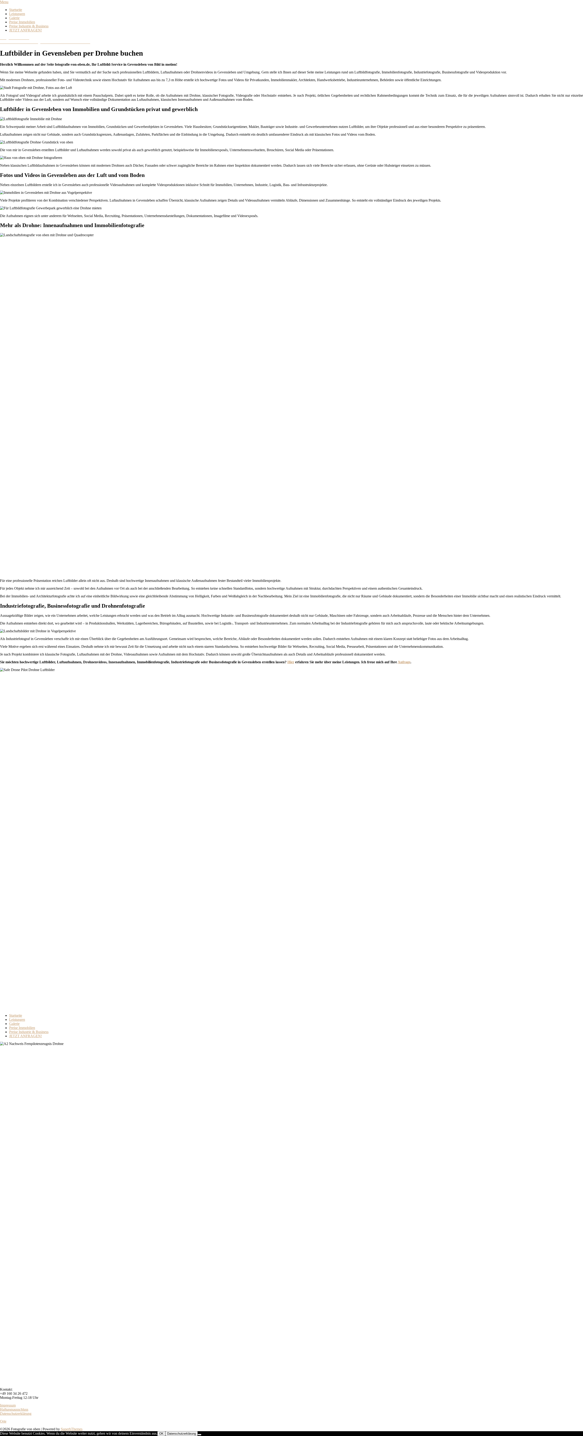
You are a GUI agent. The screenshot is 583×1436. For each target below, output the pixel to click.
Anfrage (404, 662)
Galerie (14, 18)
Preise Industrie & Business (29, 26)
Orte (3, 1421)
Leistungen (17, 14)
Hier (290, 662)
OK (161, 1433)
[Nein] (199, 1434)
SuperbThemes (71, 1429)
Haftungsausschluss (14, 1409)
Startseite (15, 10)
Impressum (8, 1405)
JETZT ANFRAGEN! (25, 30)
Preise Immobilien (22, 22)
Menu (4, 2)
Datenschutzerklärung (15, 1413)
